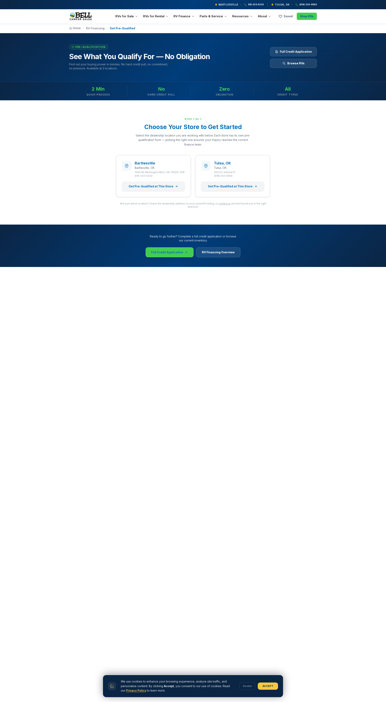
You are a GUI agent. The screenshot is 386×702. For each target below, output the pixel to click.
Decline (247, 686)
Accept (268, 686)
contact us (224, 203)
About (262, 16)
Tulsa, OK (282, 4)
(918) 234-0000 (308, 4)
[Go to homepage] (81, 16)
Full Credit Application (296, 51)
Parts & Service (211, 16)
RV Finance (181, 16)
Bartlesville (228, 4)
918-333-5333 (256, 4)
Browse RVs (296, 63)
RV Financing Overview (218, 252)
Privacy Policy (136, 690)
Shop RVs (307, 16)
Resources (240, 16)
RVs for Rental (153, 16)
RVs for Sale (124, 16)
